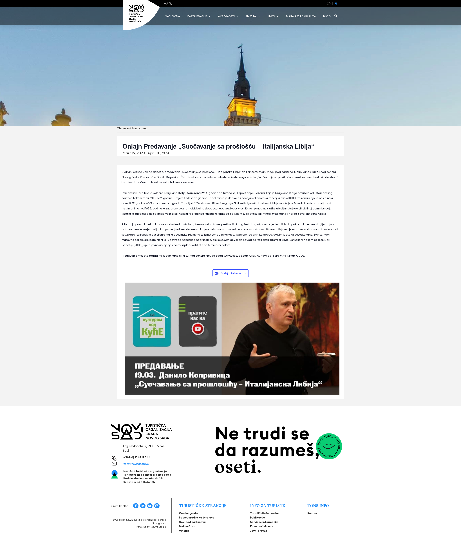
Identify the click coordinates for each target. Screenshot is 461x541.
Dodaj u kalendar (231, 273)
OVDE (300, 255)
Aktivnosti (226, 16)
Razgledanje (197, 16)
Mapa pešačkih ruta (301, 16)
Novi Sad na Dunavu (192, 522)
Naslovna (172, 16)
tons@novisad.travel (136, 464)
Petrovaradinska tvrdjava (196, 517)
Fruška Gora (187, 526)
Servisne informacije (264, 522)
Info (271, 16)
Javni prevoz (258, 531)
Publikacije (257, 517)
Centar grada (188, 513)
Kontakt (313, 513)
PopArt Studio (158, 526)
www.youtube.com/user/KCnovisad (247, 255)
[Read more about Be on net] (168, 3)
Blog (327, 16)
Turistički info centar (264, 513)
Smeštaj (251, 16)
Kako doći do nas (261, 526)
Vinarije (184, 531)
